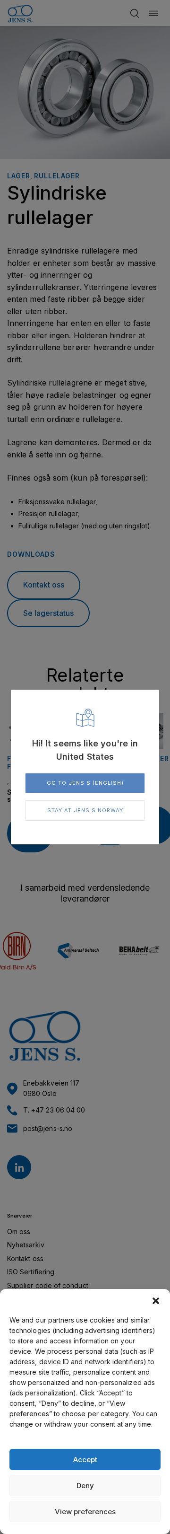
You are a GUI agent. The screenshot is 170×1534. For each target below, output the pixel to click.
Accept (85, 1459)
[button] (156, 1301)
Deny (85, 1485)
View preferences (85, 1511)
